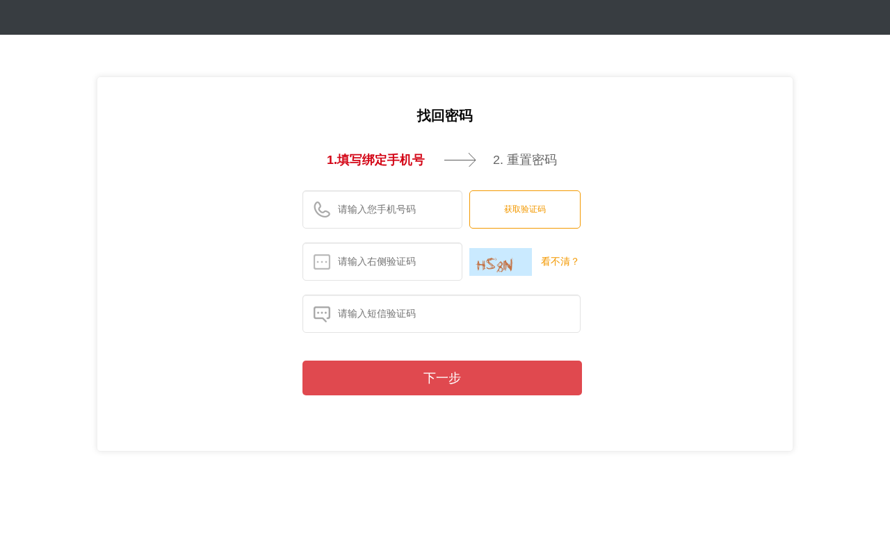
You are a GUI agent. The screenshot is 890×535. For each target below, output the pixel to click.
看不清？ (560, 261)
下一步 (442, 378)
